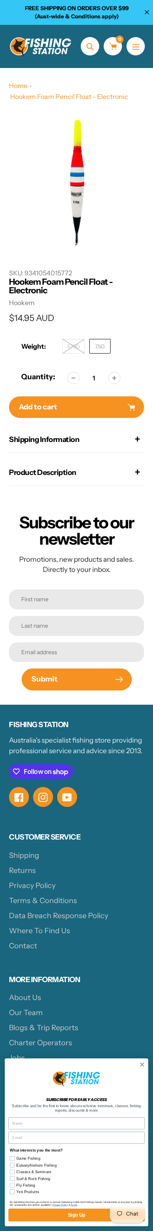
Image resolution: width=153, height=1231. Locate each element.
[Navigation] (135, 46)
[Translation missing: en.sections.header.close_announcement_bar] (147, 12)
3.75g (73, 346)
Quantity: (38, 376)
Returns (22, 870)
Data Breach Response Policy (58, 915)
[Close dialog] (142, 1064)
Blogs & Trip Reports (43, 1027)
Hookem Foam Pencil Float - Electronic (69, 96)
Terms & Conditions (43, 900)
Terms (74, 1205)
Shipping (24, 855)
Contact (23, 945)
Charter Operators (40, 1042)
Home (18, 85)
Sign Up (77, 1215)
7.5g (100, 346)
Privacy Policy (32, 885)
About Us (25, 997)
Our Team (26, 1012)
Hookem (22, 303)
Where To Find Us (39, 930)
